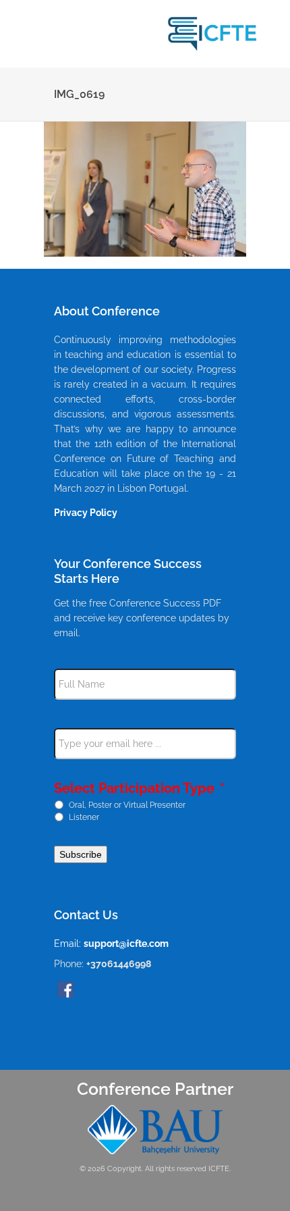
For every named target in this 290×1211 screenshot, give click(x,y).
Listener (84, 816)
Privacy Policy (85, 512)
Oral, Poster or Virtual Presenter (127, 804)
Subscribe (80, 854)
